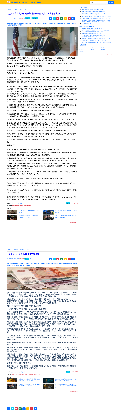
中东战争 (92, 48)
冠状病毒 (81, 51)
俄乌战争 (25, 9)
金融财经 (27, 2)
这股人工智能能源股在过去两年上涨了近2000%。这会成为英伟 (96, 30)
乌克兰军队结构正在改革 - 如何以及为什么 (21, 205)
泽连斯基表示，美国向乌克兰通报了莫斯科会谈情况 (93, 13)
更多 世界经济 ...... (74, 391)
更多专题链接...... (110, 54)
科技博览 (39, 2)
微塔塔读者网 (14, 2)
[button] (50, 18)
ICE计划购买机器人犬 (86, 23)
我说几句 (27, 18)
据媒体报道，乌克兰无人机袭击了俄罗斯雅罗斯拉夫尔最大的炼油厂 (96, 42)
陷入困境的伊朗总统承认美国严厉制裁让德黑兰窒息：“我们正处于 (96, 20)
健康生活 (33, 2)
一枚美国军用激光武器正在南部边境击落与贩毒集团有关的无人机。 (96, 18)
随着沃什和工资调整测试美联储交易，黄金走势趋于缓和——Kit (96, 38)
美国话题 (92, 49)
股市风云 (103, 48)
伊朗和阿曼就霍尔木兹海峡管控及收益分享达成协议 (93, 31)
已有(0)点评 (22, 18)
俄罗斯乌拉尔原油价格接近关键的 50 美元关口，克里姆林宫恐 (26, 374)
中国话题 (81, 49)
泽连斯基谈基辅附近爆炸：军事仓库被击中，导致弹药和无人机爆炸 (96, 16)
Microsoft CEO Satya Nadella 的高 (89, 15)
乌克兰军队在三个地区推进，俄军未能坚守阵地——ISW (94, 40)
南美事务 (81, 48)
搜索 (111, 2)
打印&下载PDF (35, 18)
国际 (21, 9)
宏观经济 (22, 249)
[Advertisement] (43, 235)
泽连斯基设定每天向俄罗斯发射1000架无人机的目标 (93, 9)
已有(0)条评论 (75, 203)
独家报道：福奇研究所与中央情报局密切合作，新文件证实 (95, 28)
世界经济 (27, 249)
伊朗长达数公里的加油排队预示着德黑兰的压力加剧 (93, 35)
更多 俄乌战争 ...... (74, 222)
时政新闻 (21, 2)
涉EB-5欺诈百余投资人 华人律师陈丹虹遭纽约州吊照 (93, 11)
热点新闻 (10, 9)
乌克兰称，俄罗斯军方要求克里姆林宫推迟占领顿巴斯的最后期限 (96, 21)
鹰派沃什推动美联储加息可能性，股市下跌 (91, 33)
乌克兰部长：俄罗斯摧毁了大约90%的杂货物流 (92, 37)
